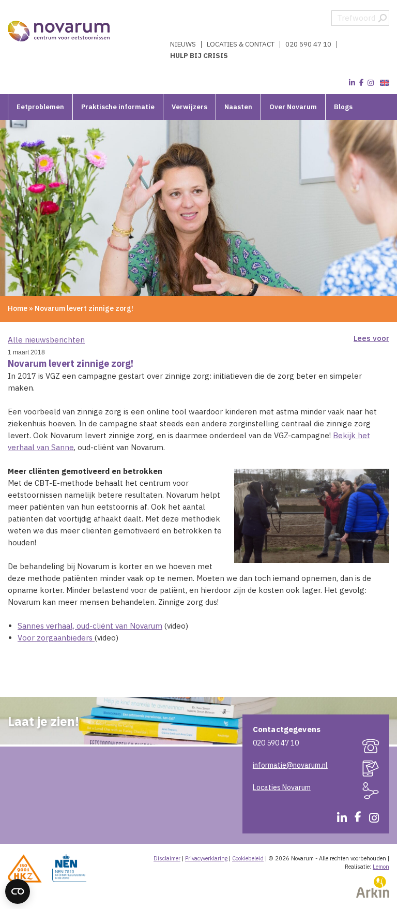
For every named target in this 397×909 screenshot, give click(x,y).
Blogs (343, 106)
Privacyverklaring (206, 858)
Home (17, 308)
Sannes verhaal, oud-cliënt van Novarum (90, 626)
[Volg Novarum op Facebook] (361, 82)
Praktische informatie (118, 106)
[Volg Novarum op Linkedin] (352, 82)
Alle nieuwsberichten (46, 340)
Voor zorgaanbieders (56, 638)
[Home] (59, 31)
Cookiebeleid (248, 858)
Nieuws (183, 44)
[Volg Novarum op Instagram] (371, 82)
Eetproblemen (40, 106)
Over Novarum (293, 106)
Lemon (381, 866)
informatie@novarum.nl (290, 765)
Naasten (238, 106)
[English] (383, 83)
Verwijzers (189, 106)
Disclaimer (167, 858)
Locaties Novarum (282, 787)
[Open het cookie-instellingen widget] (17, 891)
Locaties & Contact (240, 44)
